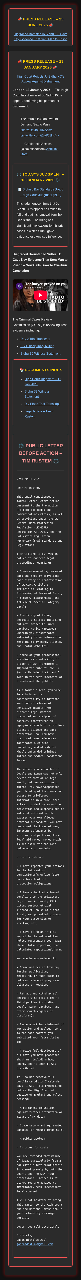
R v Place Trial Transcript (42, 404)
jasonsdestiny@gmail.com (35, 1244)
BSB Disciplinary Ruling (37, 346)
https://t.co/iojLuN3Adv (36, 130)
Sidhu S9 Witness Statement (40, 353)
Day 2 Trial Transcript (35, 339)
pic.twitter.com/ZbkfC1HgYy (39, 135)
